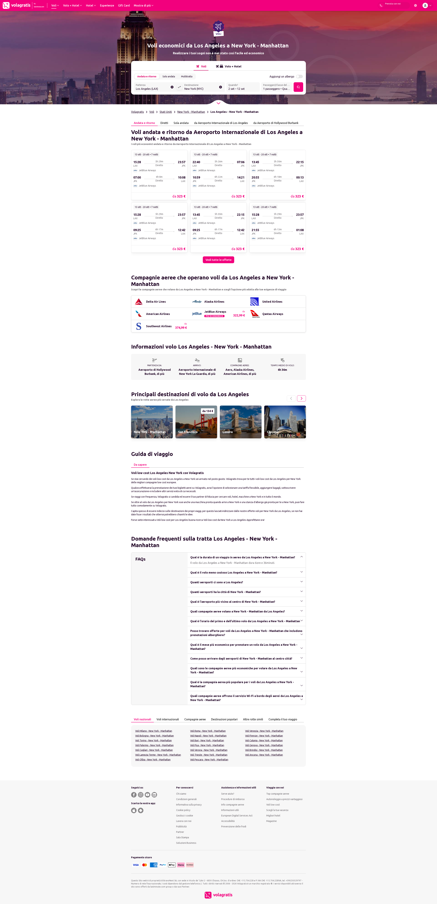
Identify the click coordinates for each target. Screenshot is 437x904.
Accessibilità (228, 821)
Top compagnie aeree (277, 793)
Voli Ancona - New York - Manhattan (264, 754)
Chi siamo (181, 793)
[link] (159, 175)
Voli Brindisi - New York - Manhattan (264, 750)
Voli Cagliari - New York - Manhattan (154, 750)
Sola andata (181, 122)
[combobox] (155, 87)
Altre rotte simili (253, 719)
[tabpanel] (218, 194)
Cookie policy (183, 810)
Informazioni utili (230, 810)
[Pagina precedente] (291, 398)
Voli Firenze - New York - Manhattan (264, 735)
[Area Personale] (427, 5)
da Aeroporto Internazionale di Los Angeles (221, 122)
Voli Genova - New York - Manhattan (264, 745)
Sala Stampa (182, 837)
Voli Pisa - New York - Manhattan (207, 745)
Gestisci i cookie (184, 815)
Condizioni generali (186, 799)
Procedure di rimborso (233, 799)
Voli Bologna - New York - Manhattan (154, 735)
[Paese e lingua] (415, 5)
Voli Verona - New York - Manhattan (208, 750)
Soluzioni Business (186, 843)
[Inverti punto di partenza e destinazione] (179, 87)
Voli (151, 111)
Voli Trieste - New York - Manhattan (208, 754)
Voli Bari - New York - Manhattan (207, 740)
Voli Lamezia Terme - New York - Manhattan (158, 754)
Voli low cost (273, 804)
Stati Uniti (166, 111)
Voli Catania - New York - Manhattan (264, 740)
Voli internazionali (168, 719)
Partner (180, 832)
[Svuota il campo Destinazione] (220, 87)
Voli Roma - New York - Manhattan (208, 731)
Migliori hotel (273, 815)
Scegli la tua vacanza (277, 810)
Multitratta (186, 76)
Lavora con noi (183, 821)
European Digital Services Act (236, 815)
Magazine (271, 821)
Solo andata (169, 76)
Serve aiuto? (227, 793)
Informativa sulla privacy (189, 804)
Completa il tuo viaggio (283, 719)
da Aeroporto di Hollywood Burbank (275, 122)
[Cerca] (298, 87)
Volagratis (137, 111)
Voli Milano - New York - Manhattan (153, 731)
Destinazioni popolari (224, 719)
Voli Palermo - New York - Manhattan (154, 745)
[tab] (201, 66)
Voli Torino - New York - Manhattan (153, 740)
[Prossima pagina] (301, 398)
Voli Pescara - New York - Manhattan (209, 759)
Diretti (164, 122)
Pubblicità (181, 826)
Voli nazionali (142, 719)
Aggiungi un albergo (282, 76)
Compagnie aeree (195, 719)
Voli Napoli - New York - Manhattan (208, 735)
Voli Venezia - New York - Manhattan (264, 731)
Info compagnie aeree (232, 804)
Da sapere (140, 464)
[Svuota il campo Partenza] (172, 87)
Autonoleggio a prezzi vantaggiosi (284, 799)
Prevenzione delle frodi (233, 826)
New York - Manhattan (191, 111)
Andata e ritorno (146, 76)
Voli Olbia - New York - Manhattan (153, 759)
